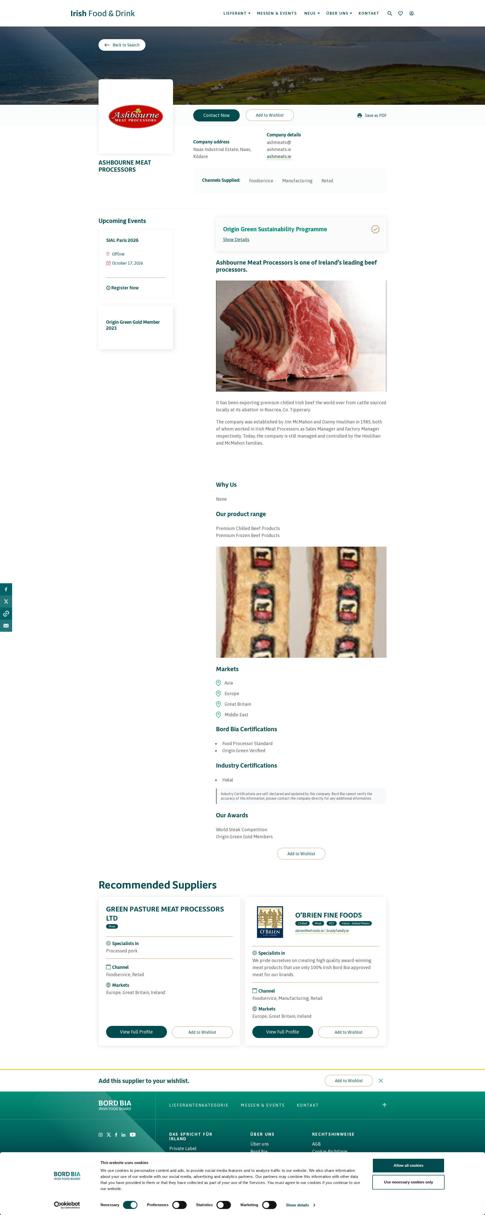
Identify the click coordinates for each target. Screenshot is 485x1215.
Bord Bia (259, 1151)
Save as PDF (375, 115)
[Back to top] (384, 1105)
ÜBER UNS (262, 1134)
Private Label (183, 1148)
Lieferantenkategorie (199, 1105)
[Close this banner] (380, 1080)
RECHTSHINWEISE (333, 1134)
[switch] (179, 1205)
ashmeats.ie (279, 156)
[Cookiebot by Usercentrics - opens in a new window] (67, 1205)
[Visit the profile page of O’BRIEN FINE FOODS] (270, 922)
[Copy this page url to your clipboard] (6, 614)
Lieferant (235, 13)
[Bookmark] (400, 13)
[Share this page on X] (6, 601)
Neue (309, 13)
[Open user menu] (411, 13)
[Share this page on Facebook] (6, 589)
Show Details (236, 239)
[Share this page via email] (6, 626)
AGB (316, 1144)
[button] (270, 115)
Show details (297, 1205)
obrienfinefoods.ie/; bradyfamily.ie (322, 931)
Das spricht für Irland (190, 1136)
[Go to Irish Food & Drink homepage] (103, 13)
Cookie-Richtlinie (329, 1151)
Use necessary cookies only (408, 1182)
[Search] (389, 13)
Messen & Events (277, 13)
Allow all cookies (408, 1165)
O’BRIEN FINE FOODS (328, 915)
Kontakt (369, 13)
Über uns (337, 13)
